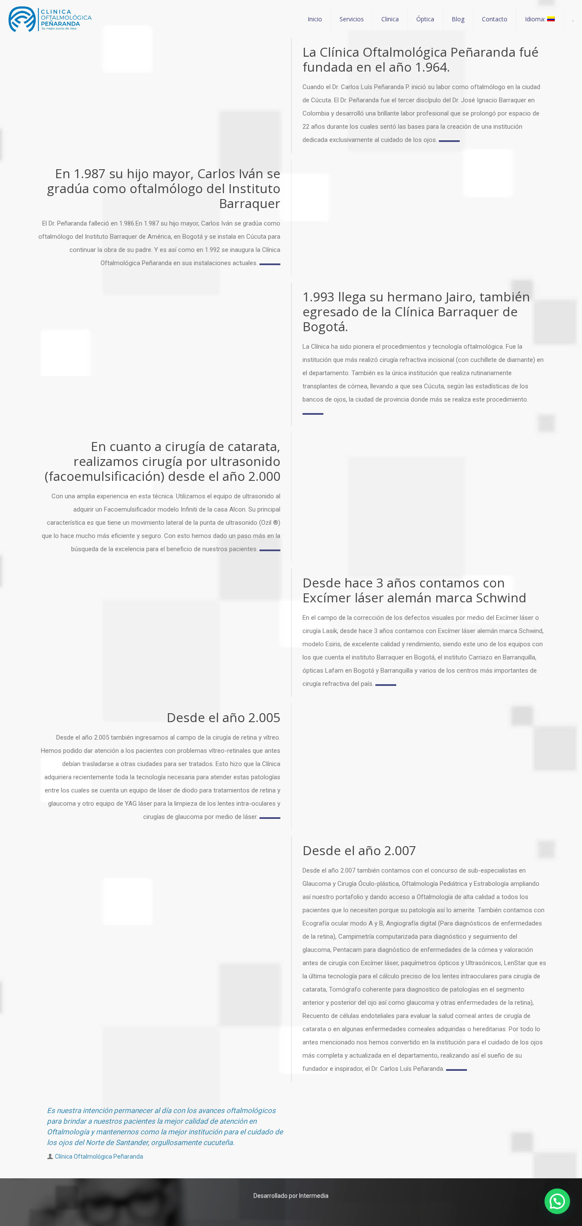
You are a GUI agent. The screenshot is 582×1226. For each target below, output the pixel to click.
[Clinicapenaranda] (50, 19)
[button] (557, 1201)
